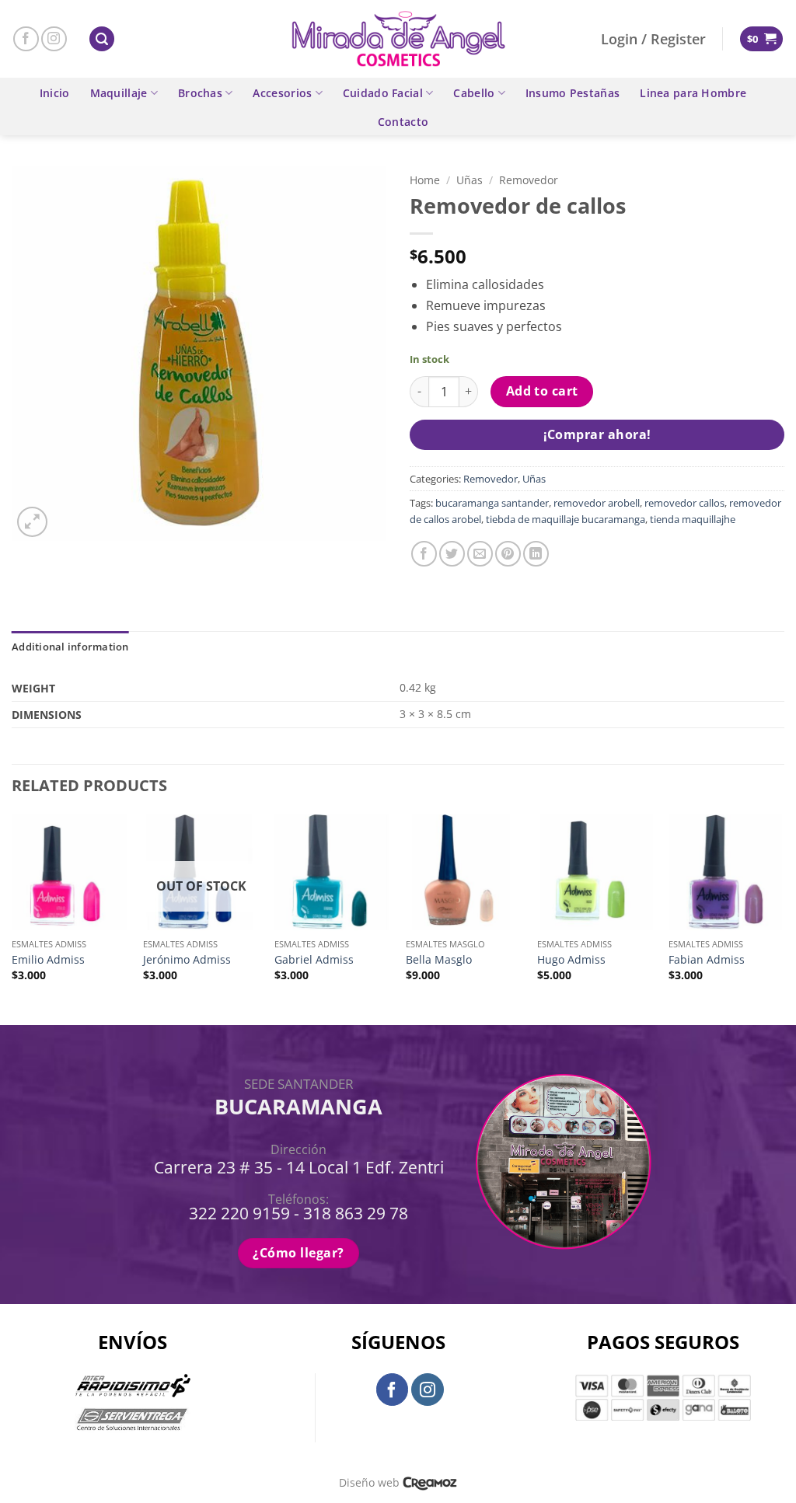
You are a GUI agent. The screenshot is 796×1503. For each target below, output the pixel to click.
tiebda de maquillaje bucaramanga (565, 519)
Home (425, 180)
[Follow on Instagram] (54, 39)
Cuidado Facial (383, 92)
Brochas (200, 92)
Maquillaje (119, 92)
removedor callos (684, 503)
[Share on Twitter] (452, 554)
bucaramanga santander (492, 503)
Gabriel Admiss (314, 960)
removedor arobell (596, 503)
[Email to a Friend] (480, 554)
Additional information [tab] (70, 647)
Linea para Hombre (693, 92)
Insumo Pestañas (572, 92)
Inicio (55, 92)
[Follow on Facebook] (26, 39)
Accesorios (282, 92)
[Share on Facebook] (424, 554)
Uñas (469, 180)
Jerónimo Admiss (187, 960)
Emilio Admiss (48, 960)
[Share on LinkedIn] (536, 554)
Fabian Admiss (707, 960)
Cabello (473, 92)
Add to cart (542, 390)
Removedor (528, 180)
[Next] (783, 918)
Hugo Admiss (571, 960)
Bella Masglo (439, 960)
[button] (101, 39)
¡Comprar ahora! (597, 434)
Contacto (403, 121)
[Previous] (12, 918)
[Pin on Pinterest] (508, 554)
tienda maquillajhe (692, 519)
